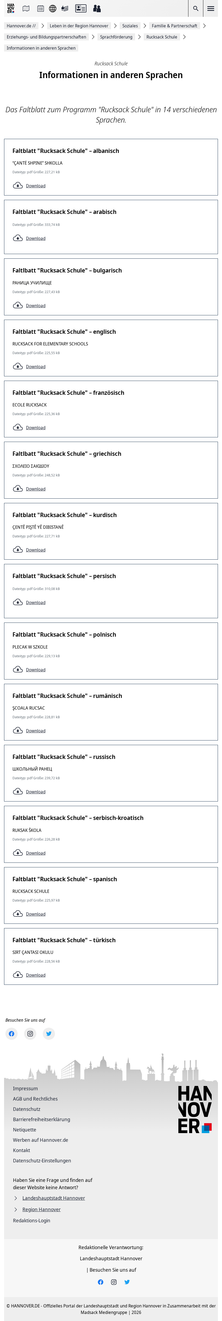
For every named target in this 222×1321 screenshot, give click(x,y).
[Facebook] (11, 1034)
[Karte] (26, 8)
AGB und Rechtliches (35, 1098)
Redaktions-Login (31, 1220)
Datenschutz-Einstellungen (42, 1160)
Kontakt (21, 1150)
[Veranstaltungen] (40, 8)
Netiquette (24, 1129)
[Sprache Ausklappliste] (52, 8)
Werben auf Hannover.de (40, 1139)
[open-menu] (210, 8)
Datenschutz (26, 1109)
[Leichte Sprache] (64, 8)
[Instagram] (30, 1034)
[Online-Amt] (81, 8)
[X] (49, 1034)
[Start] (11, 8)
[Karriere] (97, 8)
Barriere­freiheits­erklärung (41, 1119)
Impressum (25, 1088)
